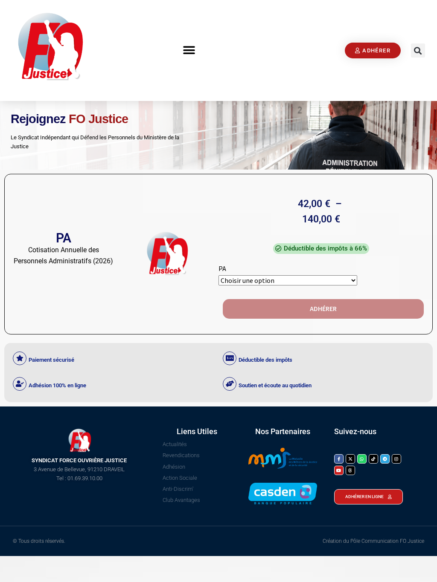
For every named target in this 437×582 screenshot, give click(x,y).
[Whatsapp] (362, 459)
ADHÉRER (323, 308)
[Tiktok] (373, 459)
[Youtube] (339, 470)
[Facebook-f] (339, 459)
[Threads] (350, 470)
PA (222, 268)
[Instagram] (396, 459)
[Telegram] (385, 459)
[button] (188, 50)
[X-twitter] (350, 459)
